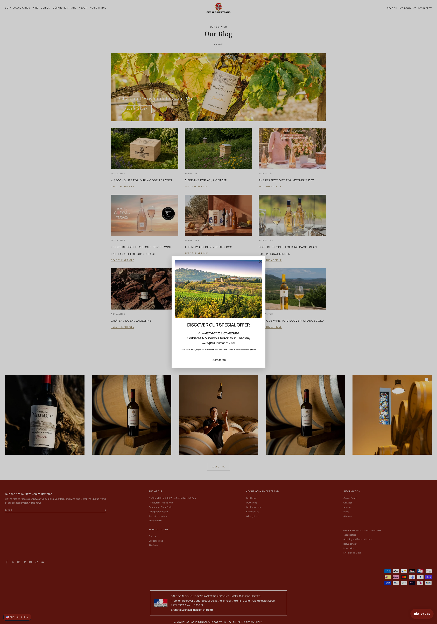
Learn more (219, 359)
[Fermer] (260, 261)
